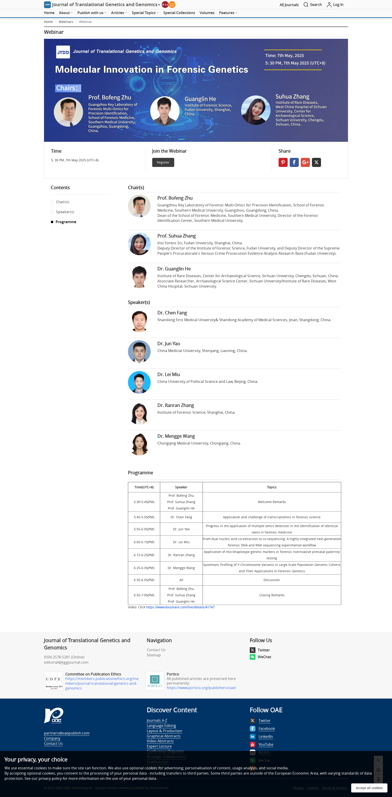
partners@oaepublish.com (67, 733)
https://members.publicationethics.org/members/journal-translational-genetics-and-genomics (102, 683)
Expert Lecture (159, 746)
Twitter (264, 650)
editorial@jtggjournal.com (66, 662)
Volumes (207, 12)
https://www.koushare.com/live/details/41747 (180, 607)
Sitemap (154, 655)
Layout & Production (164, 730)
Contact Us (156, 649)
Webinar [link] (85, 22)
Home (49, 12)
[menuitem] (49, 13)
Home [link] (48, 22)
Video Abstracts (160, 740)
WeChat (264, 656)
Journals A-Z (157, 720)
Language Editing (161, 725)
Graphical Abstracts (164, 735)
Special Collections (179, 12)
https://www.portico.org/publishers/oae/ (201, 687)
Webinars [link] (66, 22)
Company (52, 738)
